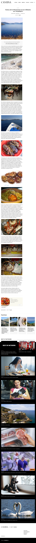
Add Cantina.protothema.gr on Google (11, 43)
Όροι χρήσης (25, 530)
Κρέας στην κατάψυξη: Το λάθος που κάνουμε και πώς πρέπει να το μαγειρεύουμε (10, 448)
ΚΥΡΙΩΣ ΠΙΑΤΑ (20, 327)
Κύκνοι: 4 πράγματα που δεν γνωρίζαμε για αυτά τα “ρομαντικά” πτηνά (9, 520)
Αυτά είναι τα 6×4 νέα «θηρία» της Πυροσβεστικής (25, 351)
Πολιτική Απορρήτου (27, 531)
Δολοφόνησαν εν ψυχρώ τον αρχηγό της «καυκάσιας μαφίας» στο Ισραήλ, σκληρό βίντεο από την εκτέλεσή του (13, 472)
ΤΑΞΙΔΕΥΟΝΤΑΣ (3, 327)
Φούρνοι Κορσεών (3, 307)
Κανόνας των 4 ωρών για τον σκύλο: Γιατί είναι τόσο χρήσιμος (8, 496)
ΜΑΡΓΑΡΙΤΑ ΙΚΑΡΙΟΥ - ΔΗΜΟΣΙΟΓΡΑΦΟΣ (15, 13)
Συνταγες (15, 2)
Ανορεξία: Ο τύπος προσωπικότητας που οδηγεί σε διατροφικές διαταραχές (9, 377)
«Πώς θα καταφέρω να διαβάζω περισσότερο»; (6, 401)
